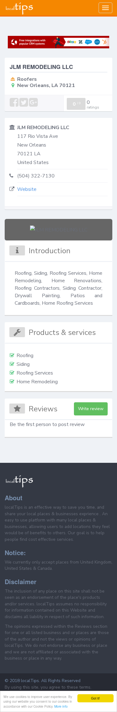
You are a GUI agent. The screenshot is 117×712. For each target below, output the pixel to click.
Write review (91, 409)
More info (61, 706)
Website (27, 189)
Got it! (95, 698)
